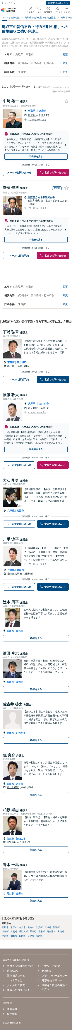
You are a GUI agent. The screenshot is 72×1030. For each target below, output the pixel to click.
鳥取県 (31, 110)
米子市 (19, 783)
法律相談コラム (16, 975)
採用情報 (12, 1013)
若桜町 (47, 927)
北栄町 (41, 931)
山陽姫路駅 (13, 573)
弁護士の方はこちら (58, 2)
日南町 (22, 935)
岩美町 (39, 927)
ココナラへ (9, 3)
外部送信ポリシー (52, 980)
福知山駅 (12, 842)
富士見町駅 (13, 787)
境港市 (31, 927)
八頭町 (5, 931)
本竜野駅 (33, 408)
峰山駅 (11, 366)
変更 (65, 54)
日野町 (31, 935)
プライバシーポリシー (55, 975)
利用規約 (47, 970)
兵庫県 (31, 403)
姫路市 (20, 510)
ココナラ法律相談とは (20, 965)
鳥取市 (43, 110)
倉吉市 (19, 631)
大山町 (60, 931)
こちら (65, 87)
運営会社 (12, 1009)
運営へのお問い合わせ (20, 990)
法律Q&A (12, 970)
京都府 (11, 362)
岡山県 (10, 893)
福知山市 (21, 838)
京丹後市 (21, 362)
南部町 (5, 935)
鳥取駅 (32, 115)
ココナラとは (15, 980)
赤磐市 (19, 893)
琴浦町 (33, 931)
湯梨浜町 (23, 931)
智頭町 (56, 927)
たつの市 (44, 403)
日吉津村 (51, 931)
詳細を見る (36, 638)
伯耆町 (14, 935)
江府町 (39, 935)
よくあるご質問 (16, 985)
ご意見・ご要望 (51, 965)
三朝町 (14, 931)
